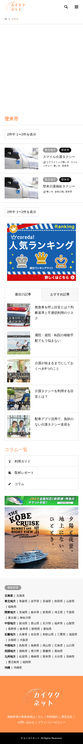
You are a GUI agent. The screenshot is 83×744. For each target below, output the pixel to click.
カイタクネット (31, 738)
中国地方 (10, 645)
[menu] (76, 7)
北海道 (9, 595)
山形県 (70, 601)
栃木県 (35, 612)
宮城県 (47, 601)
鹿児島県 (13, 662)
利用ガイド (23, 461)
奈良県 (35, 634)
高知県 (58, 651)
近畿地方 (10, 634)
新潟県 (23, 623)
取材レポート (24, 472)
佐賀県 (23, 656)
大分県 (58, 656)
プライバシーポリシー (51, 722)
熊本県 (47, 656)
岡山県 (47, 645)
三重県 (61, 634)
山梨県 (70, 623)
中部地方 (10, 623)
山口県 (70, 645)
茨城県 (23, 612)
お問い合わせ (26, 722)
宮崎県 (70, 656)
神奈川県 (25, 617)
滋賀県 (73, 634)
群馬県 (47, 612)
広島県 (58, 645)
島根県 (35, 645)
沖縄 (7, 667)
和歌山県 (48, 634)
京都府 (12, 640)
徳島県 (23, 651)
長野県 (12, 628)
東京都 (12, 617)
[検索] (66, 7)
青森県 (23, 601)
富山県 (35, 623)
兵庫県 (23, 634)
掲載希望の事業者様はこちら (25, 716)
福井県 (58, 623)
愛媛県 (47, 651)
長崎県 (35, 656)
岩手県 (35, 601)
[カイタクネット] (15, 7)
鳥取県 (23, 645)
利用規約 (52, 716)
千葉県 (70, 612)
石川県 (47, 623)
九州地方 (10, 656)
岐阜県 (24, 628)
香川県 (35, 651)
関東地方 (10, 612)
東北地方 (10, 601)
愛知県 (47, 628)
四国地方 (10, 651)
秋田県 (58, 601)
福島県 (12, 606)
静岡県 (36, 628)
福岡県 (27, 662)
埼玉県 (58, 612)
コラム (19, 484)
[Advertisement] (41, 68)
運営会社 (66, 716)
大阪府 (24, 640)
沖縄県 (18, 667)
